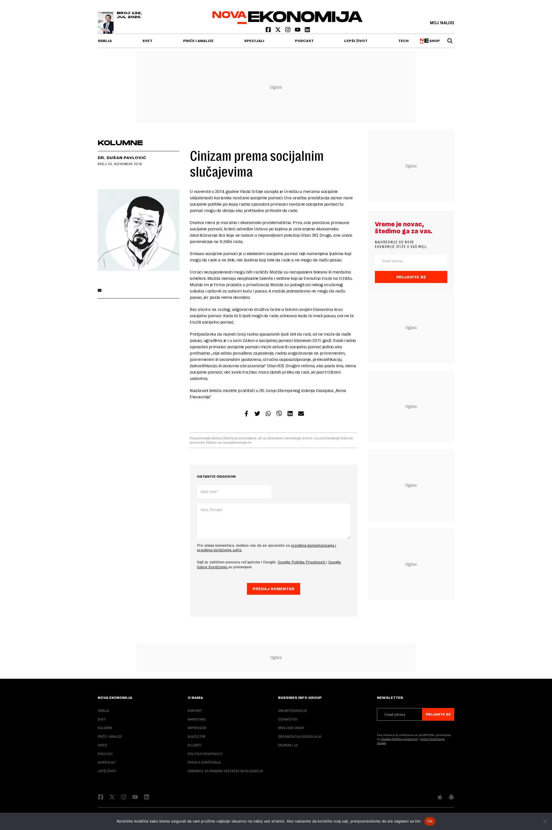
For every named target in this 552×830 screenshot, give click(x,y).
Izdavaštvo (287, 719)
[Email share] (301, 414)
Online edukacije (292, 711)
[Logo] (287, 22)
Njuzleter (196, 737)
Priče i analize (198, 41)
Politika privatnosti (205, 754)
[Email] (99, 290)
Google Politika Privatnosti (302, 562)
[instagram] (288, 31)
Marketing (197, 719)
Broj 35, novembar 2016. (120, 164)
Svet (147, 41)
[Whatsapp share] (268, 414)
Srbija (105, 41)
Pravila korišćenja (204, 762)
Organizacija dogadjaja (299, 737)
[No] (545, 821)
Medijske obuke (291, 728)
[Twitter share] (257, 414)
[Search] (450, 41)
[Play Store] (451, 797)
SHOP (433, 41)
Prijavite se (411, 277)
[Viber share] (279, 414)
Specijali (254, 41)
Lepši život (355, 41)
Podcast (304, 41)
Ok (429, 821)
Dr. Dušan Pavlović (122, 157)
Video (102, 745)
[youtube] (298, 31)
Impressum (197, 728)
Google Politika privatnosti (399, 739)
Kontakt (195, 711)
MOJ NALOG (442, 22)
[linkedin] (307, 31)
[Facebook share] (246, 414)
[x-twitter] (278, 31)
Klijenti (194, 745)
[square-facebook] (268, 31)
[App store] (440, 797)
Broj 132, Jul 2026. (129, 15)
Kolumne (105, 728)
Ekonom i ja (288, 745)
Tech (403, 41)
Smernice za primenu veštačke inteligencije (225, 771)
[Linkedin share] (290, 414)
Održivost (107, 762)
